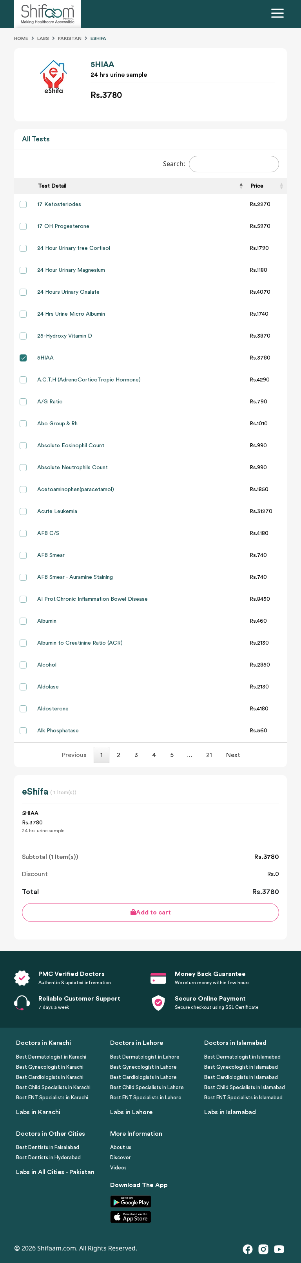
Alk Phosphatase (58, 731)
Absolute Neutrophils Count (72, 467)
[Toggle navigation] (279, 14)
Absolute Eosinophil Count (70, 445)
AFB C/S (48, 533)
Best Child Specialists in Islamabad (244, 1087)
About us (120, 1147)
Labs (43, 38)
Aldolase (48, 687)
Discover (120, 1157)
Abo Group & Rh (57, 423)
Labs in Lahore (131, 1112)
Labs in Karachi (38, 1112)
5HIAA (45, 358)
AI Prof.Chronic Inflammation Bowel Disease (92, 599)
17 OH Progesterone (63, 226)
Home (21, 38)
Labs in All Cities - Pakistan (55, 1172)
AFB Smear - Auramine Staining (75, 577)
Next (233, 755)
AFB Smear (51, 555)
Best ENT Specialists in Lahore (145, 1097)
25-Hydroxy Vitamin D (64, 336)
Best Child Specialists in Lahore (147, 1087)
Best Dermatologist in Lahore (145, 1056)
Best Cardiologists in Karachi (49, 1077)
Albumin (46, 621)
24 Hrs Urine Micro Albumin (71, 314)
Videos (118, 1167)
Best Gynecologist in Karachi (49, 1067)
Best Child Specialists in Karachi (53, 1087)
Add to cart (153, 912)
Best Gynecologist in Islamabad (241, 1067)
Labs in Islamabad (230, 1112)
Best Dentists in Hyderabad (48, 1157)
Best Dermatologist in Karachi (51, 1056)
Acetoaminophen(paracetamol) (75, 489)
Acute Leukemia (57, 511)
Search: (174, 163)
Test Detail (52, 186)
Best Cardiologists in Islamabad (241, 1077)
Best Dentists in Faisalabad (47, 1147)
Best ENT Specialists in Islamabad (243, 1097)
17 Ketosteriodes (59, 204)
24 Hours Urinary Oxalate (68, 292)
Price (256, 186)
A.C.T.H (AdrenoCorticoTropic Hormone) (89, 380)
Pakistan (70, 38)
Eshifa (98, 38)
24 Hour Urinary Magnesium (71, 270)
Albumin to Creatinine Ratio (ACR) (80, 643)
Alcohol (46, 665)
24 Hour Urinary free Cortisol (73, 248)
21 (209, 755)
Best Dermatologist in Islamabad (242, 1056)
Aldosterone (53, 709)
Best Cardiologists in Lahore (143, 1077)
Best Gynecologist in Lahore (143, 1067)
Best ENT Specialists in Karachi (52, 1097)
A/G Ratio (50, 402)
